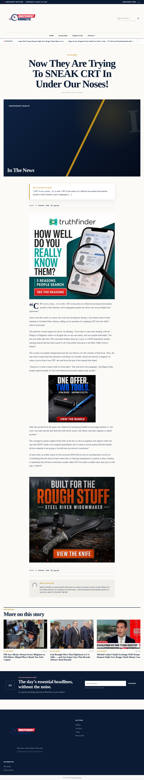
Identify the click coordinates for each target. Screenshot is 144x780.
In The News (72, 55)
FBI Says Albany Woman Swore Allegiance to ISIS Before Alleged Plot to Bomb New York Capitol (24, 657)
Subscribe (132, 683)
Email (47, 205)
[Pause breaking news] (138, 41)
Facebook (41, 205)
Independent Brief (129, 2)
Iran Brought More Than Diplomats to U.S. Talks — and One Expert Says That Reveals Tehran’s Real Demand (70, 657)
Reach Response (76, 777)
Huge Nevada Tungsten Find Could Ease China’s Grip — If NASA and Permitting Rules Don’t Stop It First (82, 41)
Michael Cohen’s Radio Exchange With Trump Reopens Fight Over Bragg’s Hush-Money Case (118, 655)
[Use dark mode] (138, 2)
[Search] (138, 18)
